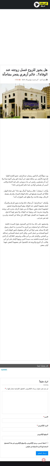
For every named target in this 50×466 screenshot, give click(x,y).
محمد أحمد (43, 80)
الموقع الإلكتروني (42, 434)
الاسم (45, 417)
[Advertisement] (25, 36)
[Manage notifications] (44, 460)
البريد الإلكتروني (42, 425)
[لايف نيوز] (41, 4)
